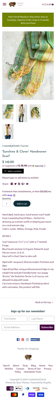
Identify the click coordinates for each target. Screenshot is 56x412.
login (11, 177)
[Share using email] (27, 183)
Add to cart (22, 203)
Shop (25, 365)
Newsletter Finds (32, 371)
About (16, 365)
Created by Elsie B (37, 379)
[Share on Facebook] (12, 183)
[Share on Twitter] (15, 183)
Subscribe (47, 327)
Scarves (25, 145)
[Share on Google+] (23, 183)
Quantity (6, 198)
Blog (33, 365)
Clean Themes (23, 382)
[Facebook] (18, 339)
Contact (20, 368)
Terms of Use (34, 368)
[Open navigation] (4, 4)
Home (42, 365)
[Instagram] (27, 339)
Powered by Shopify (41, 382)
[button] (28, 165)
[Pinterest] (22, 339)
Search (6, 365)
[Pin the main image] (19, 183)
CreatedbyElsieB (10, 145)
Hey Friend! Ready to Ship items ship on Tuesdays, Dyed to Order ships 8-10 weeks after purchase (28, 19)
